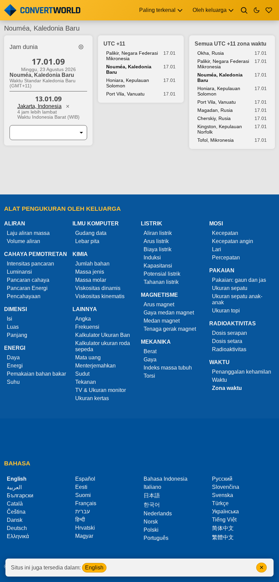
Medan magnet (162, 321)
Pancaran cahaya (28, 280)
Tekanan (85, 382)
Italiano (152, 487)
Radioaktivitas (229, 349)
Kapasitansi (158, 266)
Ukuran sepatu (229, 288)
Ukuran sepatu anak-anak (237, 299)
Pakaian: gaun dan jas (239, 280)
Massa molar (90, 280)
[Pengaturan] (81, 47)
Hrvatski (85, 528)
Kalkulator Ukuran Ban (102, 335)
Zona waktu (227, 388)
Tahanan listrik (161, 282)
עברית (82, 511)
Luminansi (19, 272)
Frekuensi (87, 327)
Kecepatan (225, 233)
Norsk (151, 522)
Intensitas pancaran (30, 264)
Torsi (149, 376)
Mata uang (88, 357)
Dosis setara (227, 341)
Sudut (82, 374)
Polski (151, 530)
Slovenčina (225, 487)
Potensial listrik (162, 274)
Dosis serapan (229, 333)
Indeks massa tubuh (168, 368)
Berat (150, 351)
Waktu (219, 380)
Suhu (13, 382)
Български (20, 495)
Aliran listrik (158, 233)
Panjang (17, 335)
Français (85, 503)
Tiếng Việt (224, 520)
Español (85, 479)
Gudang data (90, 233)
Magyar (84, 536)
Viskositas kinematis (100, 296)
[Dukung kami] (269, 10)
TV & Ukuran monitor (100, 390)
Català (15, 504)
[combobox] (42, 132)
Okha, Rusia (210, 53)
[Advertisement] (139, 175)
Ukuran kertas (92, 398)
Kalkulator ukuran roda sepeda (102, 346)
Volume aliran (23, 241)
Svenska (222, 495)
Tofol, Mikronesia (215, 140)
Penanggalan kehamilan (241, 372)
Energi (15, 366)
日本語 (152, 495)
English (94, 567)
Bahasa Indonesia (165, 479)
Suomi (83, 495)
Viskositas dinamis (97, 288)
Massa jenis (89, 272)
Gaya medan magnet (169, 312)
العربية (14, 487)
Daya (13, 357)
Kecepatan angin (232, 241)
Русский (222, 479)
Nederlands (158, 513)
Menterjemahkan (95, 366)
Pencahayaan (23, 296)
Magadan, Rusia (215, 110)
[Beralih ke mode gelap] (256, 10)
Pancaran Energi (27, 288)
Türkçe (220, 503)
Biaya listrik (157, 249)
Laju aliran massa (28, 233)
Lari (216, 249)
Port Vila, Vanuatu (125, 94)
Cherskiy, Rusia (214, 118)
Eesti (81, 487)
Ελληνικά (18, 536)
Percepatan (226, 257)
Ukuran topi (226, 310)
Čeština (16, 512)
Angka (83, 319)
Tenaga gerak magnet (170, 329)
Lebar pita (87, 241)
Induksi (152, 257)
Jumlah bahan (92, 264)
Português (156, 538)
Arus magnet (159, 304)
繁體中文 (223, 537)
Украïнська (225, 511)
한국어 (152, 505)
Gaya (150, 359)
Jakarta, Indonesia (39, 106)
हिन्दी (80, 520)
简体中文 (223, 528)
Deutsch (17, 528)
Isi (9, 319)
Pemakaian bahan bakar (36, 374)
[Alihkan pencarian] (244, 10)
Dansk (14, 520)
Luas (13, 327)
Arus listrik (156, 241)
